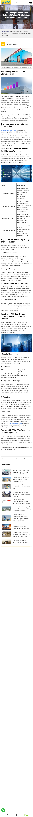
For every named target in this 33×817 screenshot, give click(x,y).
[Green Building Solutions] (25, 814)
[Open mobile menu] (30, 2)
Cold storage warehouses (8, 130)
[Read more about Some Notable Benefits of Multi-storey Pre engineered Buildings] (6, 494)
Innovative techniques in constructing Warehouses (20, 541)
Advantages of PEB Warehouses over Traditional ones (21, 486)
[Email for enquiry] (17, 2)
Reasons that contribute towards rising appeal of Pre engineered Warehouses (21, 534)
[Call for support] (21, 2)
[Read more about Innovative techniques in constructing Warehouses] (6, 541)
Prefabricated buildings (14, 423)
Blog (8, 31)
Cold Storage (12, 67)
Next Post (27, 458)
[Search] (26, 2)
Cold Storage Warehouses (24, 67)
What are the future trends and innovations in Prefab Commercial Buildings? (21, 472)
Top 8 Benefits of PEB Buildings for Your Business (21, 527)
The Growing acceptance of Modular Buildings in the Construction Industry (21, 479)
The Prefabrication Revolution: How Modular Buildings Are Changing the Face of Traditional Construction (21, 518)
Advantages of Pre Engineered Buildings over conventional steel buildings (21, 501)
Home (4, 31)
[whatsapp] (3, 810)
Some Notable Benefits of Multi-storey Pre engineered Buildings (21, 494)
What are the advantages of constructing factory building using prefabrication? (22, 509)
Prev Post (5, 458)
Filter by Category (12, 44)
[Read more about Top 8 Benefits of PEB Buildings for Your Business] (6, 527)
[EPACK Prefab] (6, 2)
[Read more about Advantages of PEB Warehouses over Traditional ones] (6, 486)
